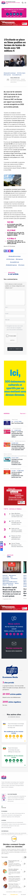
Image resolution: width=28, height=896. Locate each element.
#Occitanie (21, 265)
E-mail (7, 313)
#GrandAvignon (17, 428)
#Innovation (7, 419)
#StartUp (10, 584)
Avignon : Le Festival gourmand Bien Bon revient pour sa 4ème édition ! (17, 434)
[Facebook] (1, 542)
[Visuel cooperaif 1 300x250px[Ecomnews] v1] (15, 496)
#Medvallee (6, 580)
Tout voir (22, 413)
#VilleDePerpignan (15, 468)
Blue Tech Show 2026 (17, 423)
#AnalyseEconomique (10, 73)
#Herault (5, 575)
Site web (7, 319)
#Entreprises (7, 74)
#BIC (11, 577)
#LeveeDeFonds (16, 74)
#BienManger (7, 428)
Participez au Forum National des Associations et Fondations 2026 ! (16, 462)
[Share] (1, 549)
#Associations (8, 454)
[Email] (1, 547)
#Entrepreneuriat (9, 441)
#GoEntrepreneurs (20, 441)
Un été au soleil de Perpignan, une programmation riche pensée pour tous (17, 475)
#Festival (6, 468)
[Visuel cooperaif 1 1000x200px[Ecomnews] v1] (14, 23)
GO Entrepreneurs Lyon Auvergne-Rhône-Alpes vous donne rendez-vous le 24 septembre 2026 (18, 447)
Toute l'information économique (13, 2)
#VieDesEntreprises (11, 265)
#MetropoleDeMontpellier (10, 581)
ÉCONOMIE (4, 811)
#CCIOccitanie (21, 73)
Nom (6, 307)
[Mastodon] (1, 545)
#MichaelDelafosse (8, 583)
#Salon (17, 583)
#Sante (5, 584)
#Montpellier (12, 575)
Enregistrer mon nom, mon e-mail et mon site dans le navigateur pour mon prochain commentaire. (15, 327)
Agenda (3, 820)
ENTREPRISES (4, 831)
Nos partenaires (12, 794)
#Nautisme (15, 419)
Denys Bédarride (15, 77)
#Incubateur (6, 578)
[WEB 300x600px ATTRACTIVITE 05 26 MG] (15, 383)
